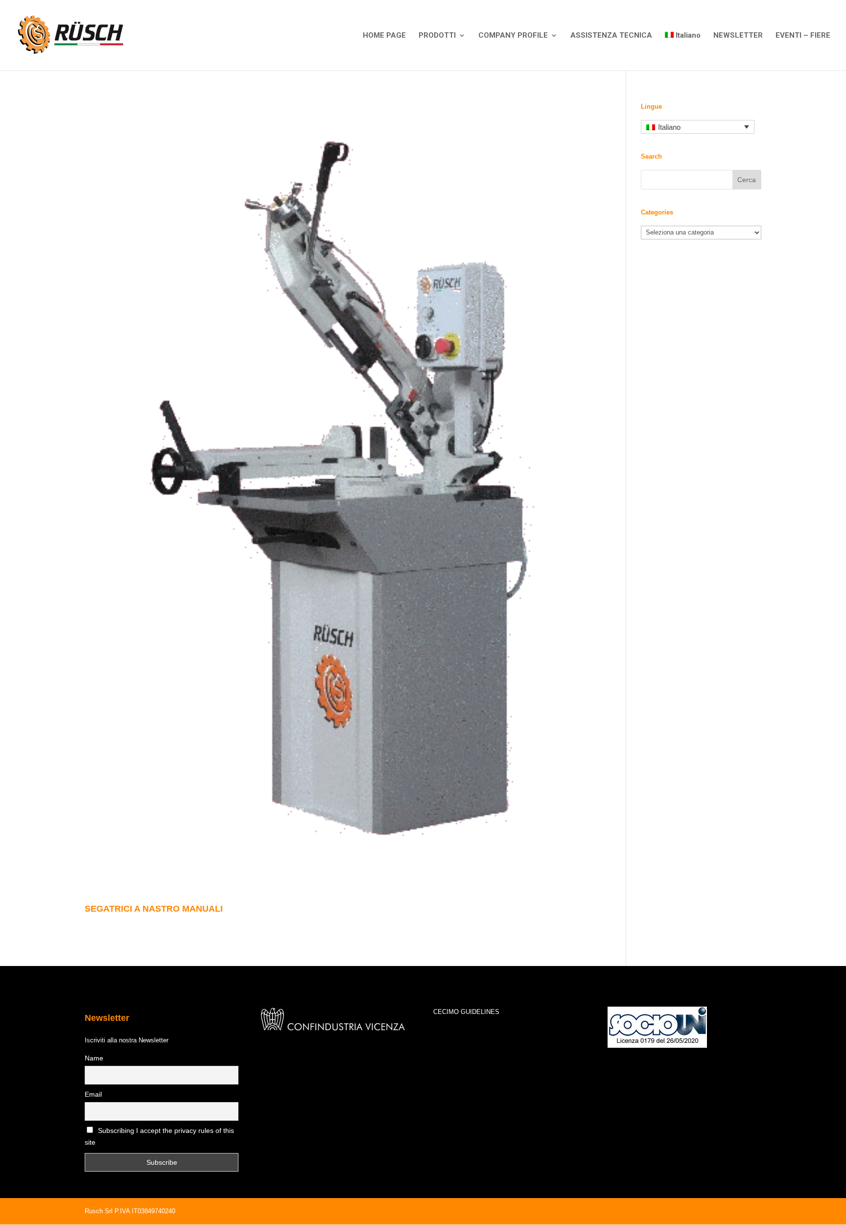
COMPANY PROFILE (513, 36)
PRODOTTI (437, 36)
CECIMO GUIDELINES (466, 1011)
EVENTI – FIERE (803, 36)
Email (93, 1094)
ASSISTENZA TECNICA (611, 36)
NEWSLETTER (738, 36)
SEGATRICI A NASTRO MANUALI (154, 909)
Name (94, 1058)
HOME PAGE (384, 36)
